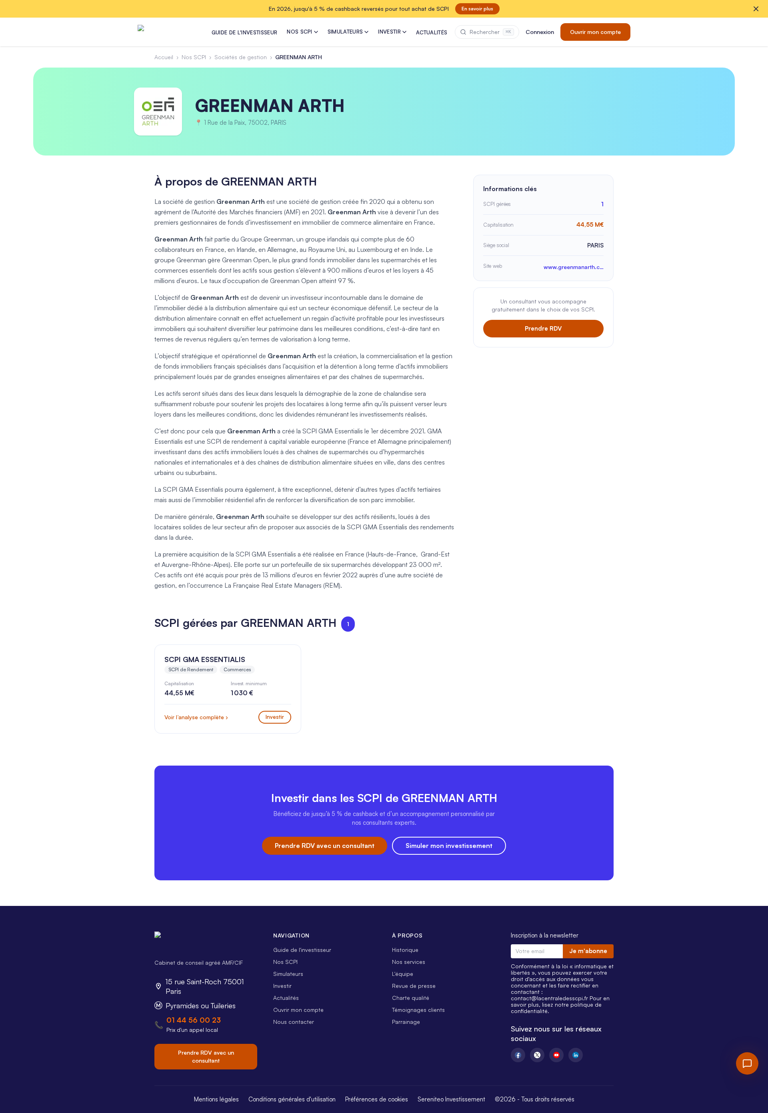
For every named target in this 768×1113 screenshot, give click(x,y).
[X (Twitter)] (537, 1055)
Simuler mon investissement (449, 846)
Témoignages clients (418, 1009)
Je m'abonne (588, 951)
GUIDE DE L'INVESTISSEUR (244, 32)
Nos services (408, 961)
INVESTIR (389, 31)
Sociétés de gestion (240, 57)
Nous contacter (293, 1021)
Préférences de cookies (376, 1099)
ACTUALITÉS (431, 32)
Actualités (286, 997)
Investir (282, 985)
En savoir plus (477, 9)
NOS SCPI (299, 31)
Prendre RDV (543, 328)
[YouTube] (556, 1055)
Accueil (163, 57)
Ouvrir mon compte (595, 31)
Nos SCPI (194, 57)
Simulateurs (288, 973)
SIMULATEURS (345, 31)
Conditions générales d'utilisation (292, 1099)
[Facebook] (518, 1055)
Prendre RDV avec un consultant (324, 846)
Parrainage (406, 1021)
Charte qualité (410, 997)
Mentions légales (216, 1099)
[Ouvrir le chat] (747, 1063)
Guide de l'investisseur (302, 949)
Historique (405, 949)
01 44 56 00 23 (193, 1019)
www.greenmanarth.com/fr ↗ (574, 266)
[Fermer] (756, 8)
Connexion (540, 31)
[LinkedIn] (575, 1055)
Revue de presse (414, 985)
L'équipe (402, 973)
